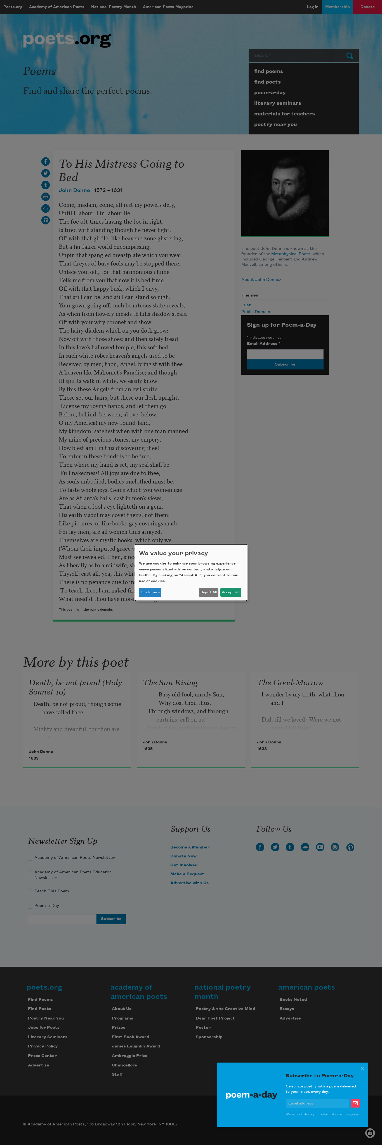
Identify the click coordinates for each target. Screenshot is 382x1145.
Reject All (209, 592)
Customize (150, 592)
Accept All (230, 592)
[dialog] (191, 572)
